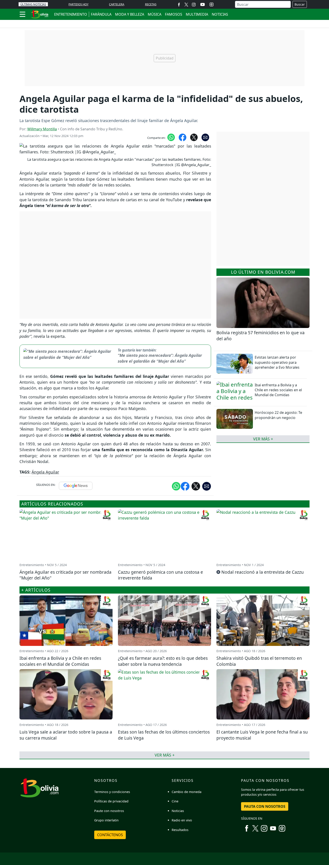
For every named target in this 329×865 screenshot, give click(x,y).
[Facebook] (179, 4)
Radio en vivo (182, 820)
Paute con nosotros (109, 811)
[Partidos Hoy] (211, 4)
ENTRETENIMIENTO (70, 14)
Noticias (178, 811)
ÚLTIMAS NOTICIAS (33, 4)
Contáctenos (110, 834)
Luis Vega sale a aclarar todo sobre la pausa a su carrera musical (65, 735)
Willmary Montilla (42, 129)
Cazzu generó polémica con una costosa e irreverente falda (160, 575)
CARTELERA (116, 4)
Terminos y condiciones (112, 792)
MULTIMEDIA (197, 14)
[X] (186, 4)
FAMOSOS (173, 14)
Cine (175, 801)
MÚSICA (154, 14)
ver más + (263, 438)
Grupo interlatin (106, 820)
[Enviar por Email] (205, 137)
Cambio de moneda (186, 792)
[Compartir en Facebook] (182, 137)
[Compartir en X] (194, 137)
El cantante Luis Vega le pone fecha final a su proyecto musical (262, 735)
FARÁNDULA (101, 14)
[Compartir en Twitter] (196, 485)
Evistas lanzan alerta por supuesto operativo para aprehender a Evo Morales (277, 362)
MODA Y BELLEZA (129, 14)
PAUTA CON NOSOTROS (264, 806)
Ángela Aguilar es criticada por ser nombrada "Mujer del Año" (65, 575)
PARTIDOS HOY (78, 4)
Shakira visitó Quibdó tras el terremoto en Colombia (259, 661)
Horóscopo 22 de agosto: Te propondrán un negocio (278, 415)
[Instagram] (194, 4)
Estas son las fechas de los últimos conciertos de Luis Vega (164, 735)
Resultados (180, 830)
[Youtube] (202, 4)
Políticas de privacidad (111, 801)
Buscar (300, 4)
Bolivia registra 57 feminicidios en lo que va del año (260, 336)
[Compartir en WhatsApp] (171, 137)
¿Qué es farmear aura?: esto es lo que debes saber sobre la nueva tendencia (163, 661)
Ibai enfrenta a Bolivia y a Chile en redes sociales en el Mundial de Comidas (278, 389)
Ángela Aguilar (45, 472)
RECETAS (150, 4)
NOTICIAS (220, 14)
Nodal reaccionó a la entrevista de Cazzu (262, 572)
